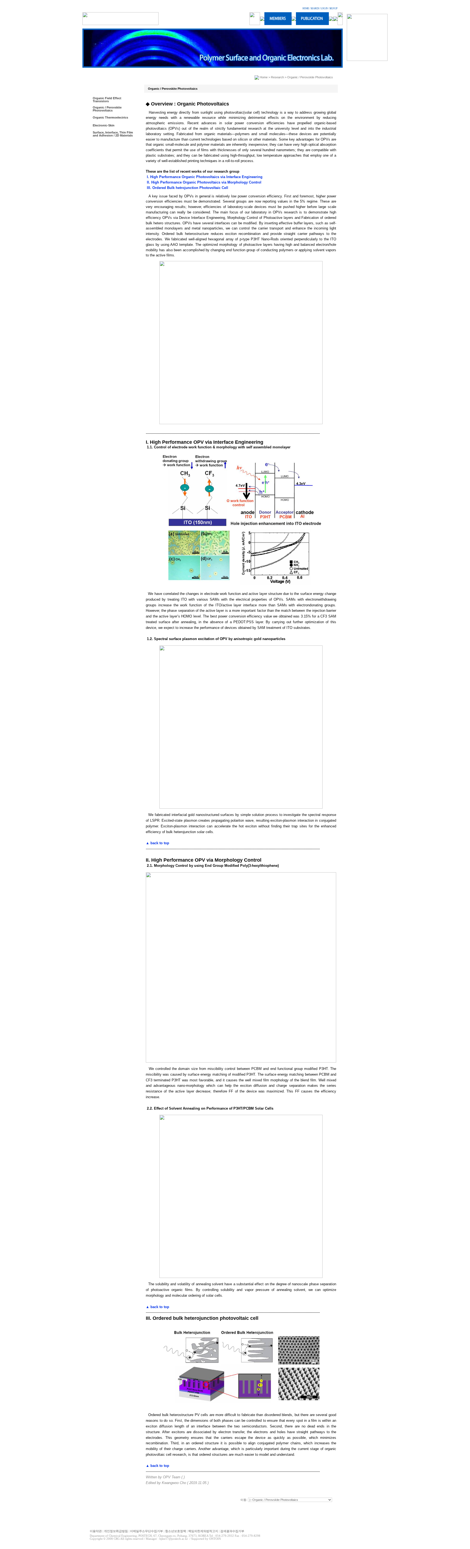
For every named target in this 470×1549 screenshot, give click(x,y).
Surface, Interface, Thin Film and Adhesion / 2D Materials (113, 134)
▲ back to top (157, 843)
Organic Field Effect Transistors (107, 100)
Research (277, 77)
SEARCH (315, 8)
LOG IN (324, 8)
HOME (305, 8)
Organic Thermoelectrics (110, 117)
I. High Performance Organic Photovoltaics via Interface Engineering (204, 177)
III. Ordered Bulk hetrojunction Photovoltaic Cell (187, 188)
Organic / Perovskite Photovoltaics (107, 109)
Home (264, 77)
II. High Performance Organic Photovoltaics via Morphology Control (203, 182)
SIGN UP (333, 8)
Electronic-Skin (104, 125)
